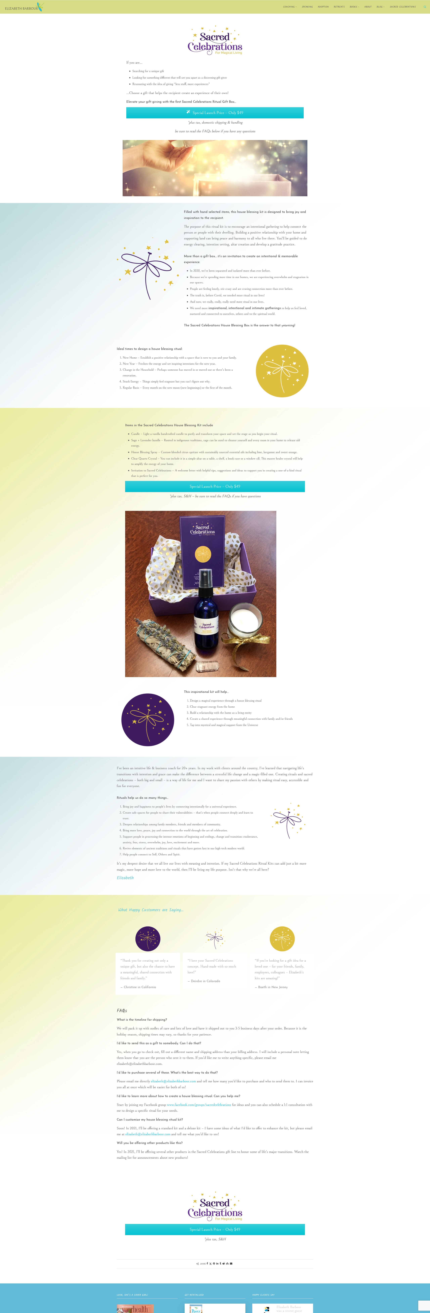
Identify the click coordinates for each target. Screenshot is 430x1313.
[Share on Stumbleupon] (227, 1263)
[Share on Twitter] (210, 1263)
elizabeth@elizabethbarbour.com (173, 1081)
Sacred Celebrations (403, 7)
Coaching (289, 7)
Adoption (323, 7)
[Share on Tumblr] (220, 1263)
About (368, 7)
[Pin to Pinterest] (214, 1263)
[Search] (425, 7)
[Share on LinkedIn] (217, 1263)
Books (353, 7)
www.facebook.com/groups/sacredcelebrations (199, 1105)
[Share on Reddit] (223, 1263)
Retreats (339, 7)
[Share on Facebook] (207, 1263)
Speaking (307, 7)
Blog (379, 7)
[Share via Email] (231, 1263)
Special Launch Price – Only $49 (217, 112)
